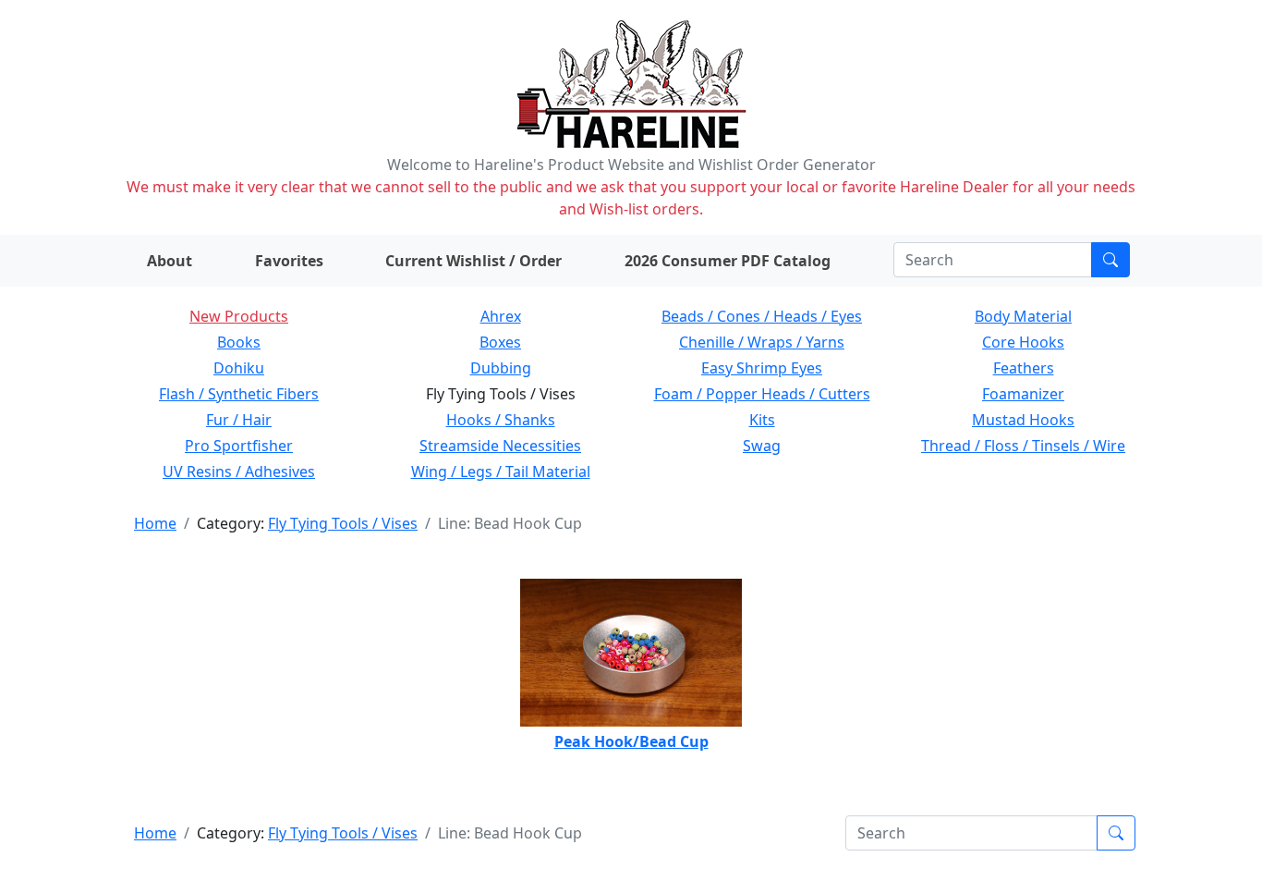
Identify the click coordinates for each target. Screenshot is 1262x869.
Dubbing (500, 368)
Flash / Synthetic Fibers (239, 394)
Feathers (1023, 368)
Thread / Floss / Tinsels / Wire (1023, 445)
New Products (238, 316)
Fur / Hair (239, 420)
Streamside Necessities (500, 445)
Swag (762, 445)
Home (155, 523)
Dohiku (238, 368)
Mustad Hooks (1023, 420)
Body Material (1023, 316)
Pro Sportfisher (239, 445)
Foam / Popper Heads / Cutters (762, 394)
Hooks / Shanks (500, 420)
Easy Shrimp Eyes (761, 368)
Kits (762, 420)
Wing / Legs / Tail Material (500, 471)
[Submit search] (1110, 259)
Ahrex (500, 316)
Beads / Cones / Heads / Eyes (761, 316)
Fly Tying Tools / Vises (343, 523)
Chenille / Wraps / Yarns (761, 342)
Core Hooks (1023, 342)
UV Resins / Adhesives (239, 471)
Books (239, 342)
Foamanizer (1023, 394)
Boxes (500, 342)
